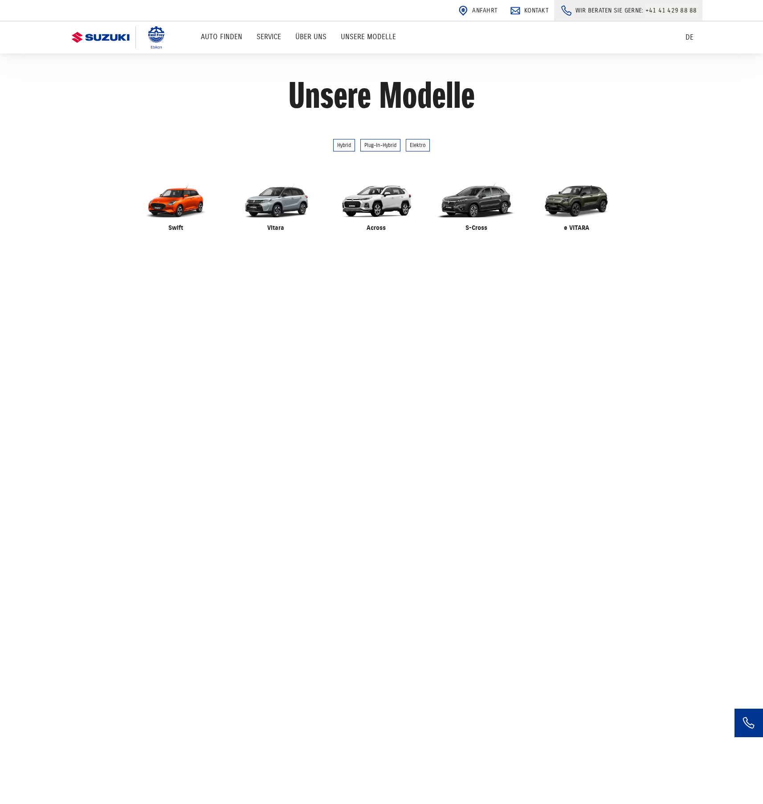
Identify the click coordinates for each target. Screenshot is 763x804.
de (689, 37)
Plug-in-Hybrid (380, 145)
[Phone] (748, 723)
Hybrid (344, 145)
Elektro (418, 145)
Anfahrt (485, 10)
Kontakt (536, 10)
